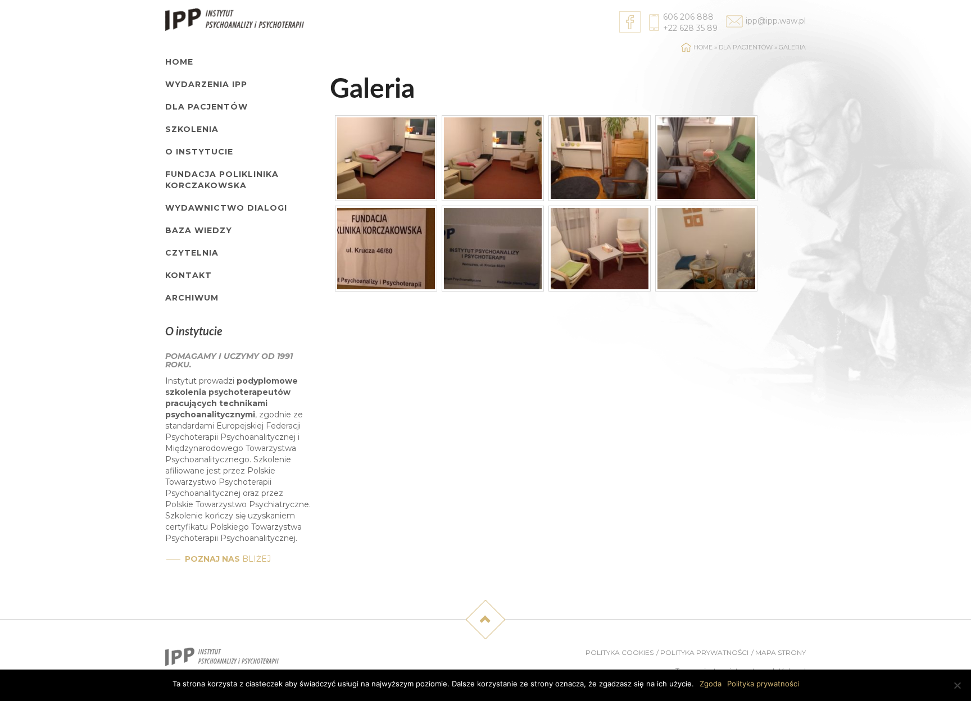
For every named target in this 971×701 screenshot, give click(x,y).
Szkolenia (192, 129)
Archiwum (192, 298)
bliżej (228, 559)
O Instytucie (199, 152)
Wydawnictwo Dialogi (226, 208)
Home (179, 62)
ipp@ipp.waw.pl (776, 21)
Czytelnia (192, 253)
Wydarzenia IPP (206, 84)
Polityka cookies (620, 652)
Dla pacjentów (206, 107)
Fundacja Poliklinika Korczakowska (222, 179)
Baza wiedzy (198, 230)
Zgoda (711, 683)
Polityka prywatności (704, 652)
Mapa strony (780, 652)
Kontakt (188, 275)
